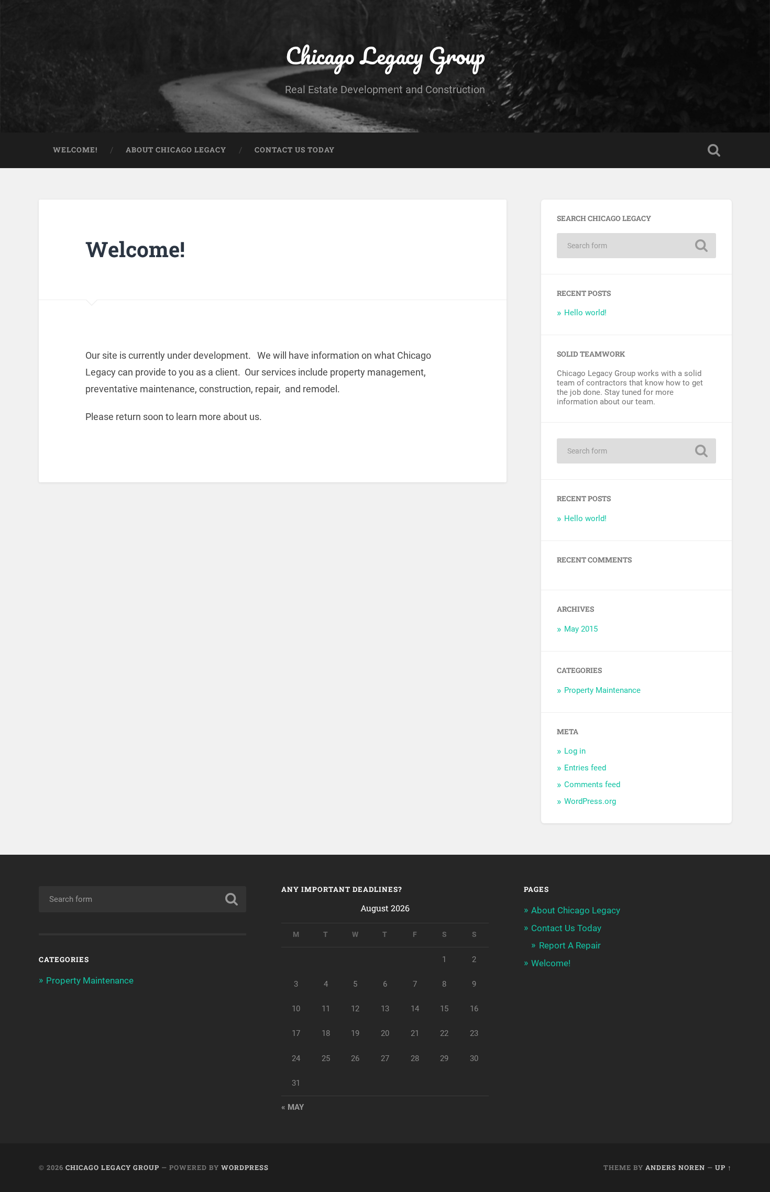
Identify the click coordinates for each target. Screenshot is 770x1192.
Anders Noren (675, 1167)
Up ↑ (723, 1167)
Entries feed (585, 767)
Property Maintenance (602, 690)
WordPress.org (590, 801)
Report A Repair (570, 945)
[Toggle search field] (714, 150)
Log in (575, 751)
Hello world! (585, 312)
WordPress (245, 1167)
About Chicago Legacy (176, 149)
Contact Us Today (295, 149)
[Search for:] (636, 245)
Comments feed (592, 784)
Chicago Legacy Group (385, 55)
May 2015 (581, 629)
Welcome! (75, 149)
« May (292, 1107)
